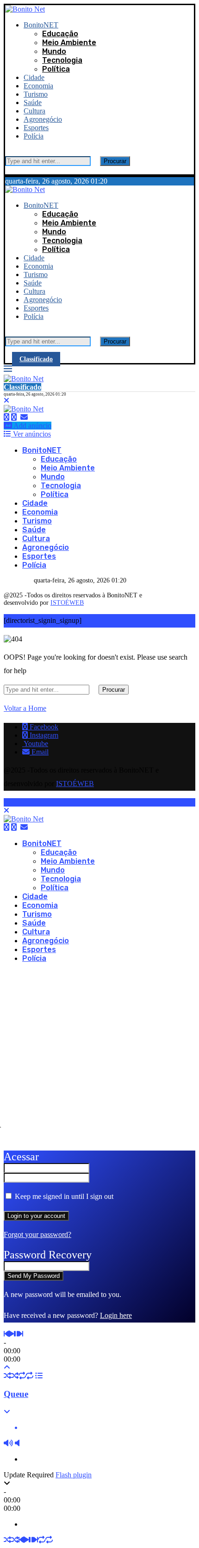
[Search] (8, 152)
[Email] (24, 417)
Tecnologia (62, 60)
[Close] (8, 170)
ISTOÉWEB (67, 602)
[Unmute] (17, 1443)
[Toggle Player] (7, 1367)
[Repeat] (22, 1376)
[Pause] (16, 1334)
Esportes (36, 128)
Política (56, 69)
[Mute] (8, 1443)
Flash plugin (74, 1475)
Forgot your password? (37, 1234)
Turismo (36, 94)
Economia (38, 86)
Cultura (34, 111)
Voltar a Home (25, 708)
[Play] (11, 1334)
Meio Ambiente (69, 42)
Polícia (34, 136)
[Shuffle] (7, 1376)
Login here (116, 1315)
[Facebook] (6, 417)
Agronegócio (43, 119)
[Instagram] (14, 417)
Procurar (115, 161)
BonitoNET (41, 25)
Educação (60, 33)
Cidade (34, 77)
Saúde (33, 102)
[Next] (21, 1334)
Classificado (36, 359)
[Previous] (6, 1334)
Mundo (54, 51)
